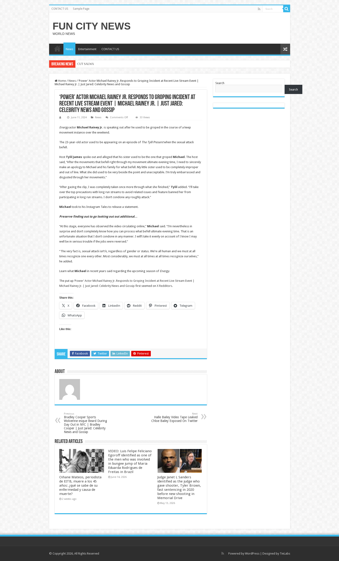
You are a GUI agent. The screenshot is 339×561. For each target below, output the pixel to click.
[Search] (286, 8)
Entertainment (87, 49)
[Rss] (259, 9)
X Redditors (164, 286)
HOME (57, 48)
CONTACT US (59, 8)
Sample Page (81, 8)
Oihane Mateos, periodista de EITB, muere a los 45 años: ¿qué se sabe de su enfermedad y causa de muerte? (80, 485)
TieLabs (285, 553)
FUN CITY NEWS (92, 26)
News (69, 49)
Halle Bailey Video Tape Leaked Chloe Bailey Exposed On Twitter (174, 417)
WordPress (252, 553)
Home (61, 80)
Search (219, 83)
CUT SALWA (85, 64)
